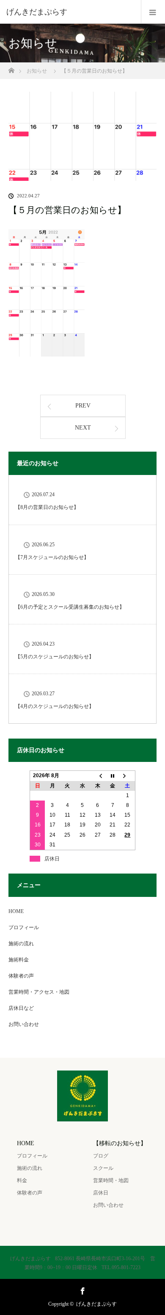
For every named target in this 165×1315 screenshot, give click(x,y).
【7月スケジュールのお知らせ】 (52, 557)
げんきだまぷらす (96, 1304)
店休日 (100, 1193)
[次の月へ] (127, 776)
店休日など (21, 1008)
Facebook (81, 1289)
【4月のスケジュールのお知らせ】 (54, 706)
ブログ (100, 1156)
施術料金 (18, 960)
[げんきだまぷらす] (69, 12)
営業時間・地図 (111, 1180)
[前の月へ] (97, 776)
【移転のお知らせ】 (119, 1143)
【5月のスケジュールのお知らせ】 (54, 657)
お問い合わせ (23, 1024)
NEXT (83, 427)
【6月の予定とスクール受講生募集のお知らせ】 (69, 607)
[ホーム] (11, 68)
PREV (83, 405)
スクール (103, 1168)
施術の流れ (21, 944)
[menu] (153, 12)
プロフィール (23, 927)
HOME (16, 911)
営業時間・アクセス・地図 (38, 992)
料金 (22, 1180)
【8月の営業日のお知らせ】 (47, 507)
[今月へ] (112, 776)
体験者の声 (21, 976)
